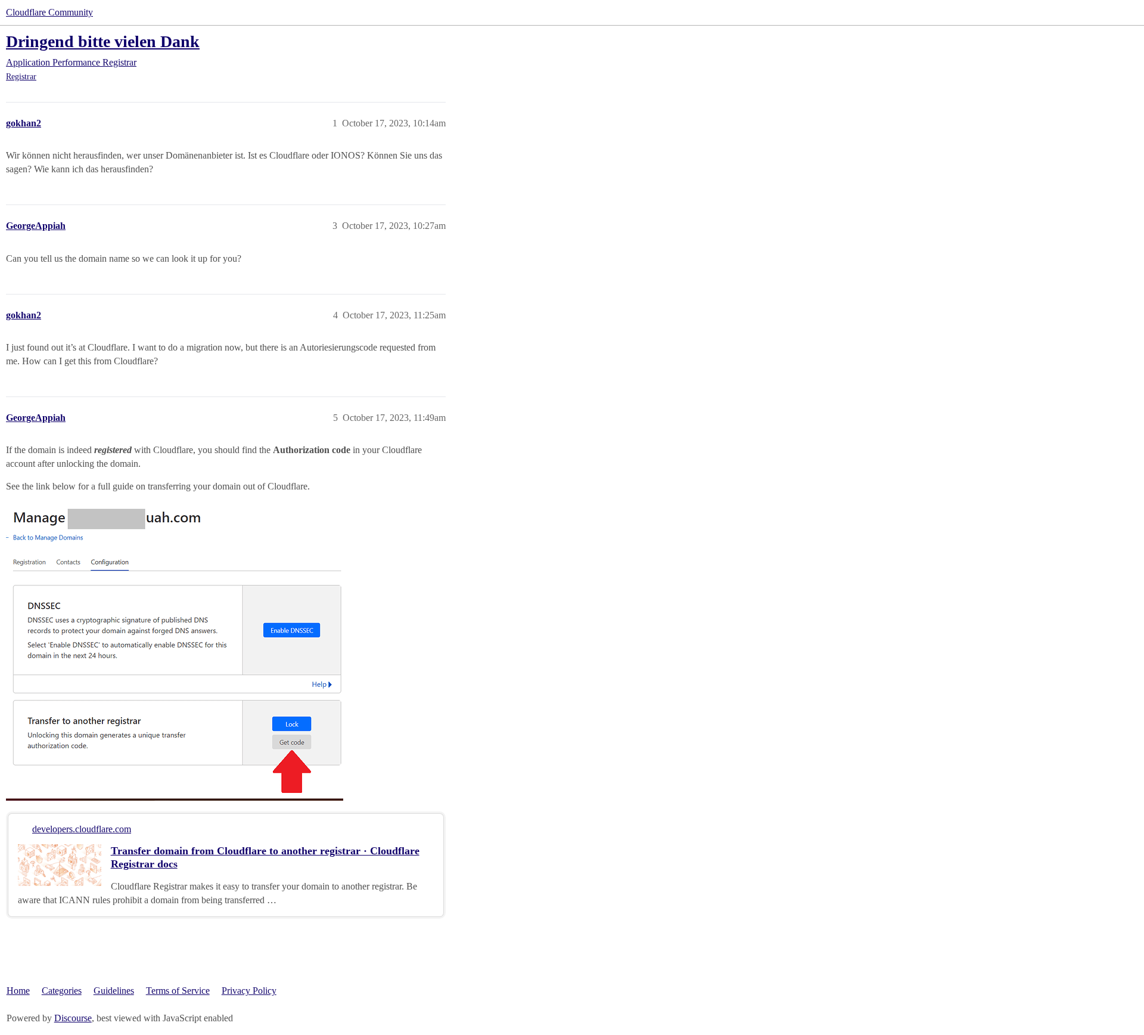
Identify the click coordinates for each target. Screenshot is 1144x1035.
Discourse (73, 1018)
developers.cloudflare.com (81, 829)
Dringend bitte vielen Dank (103, 41)
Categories (62, 991)
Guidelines (114, 991)
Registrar (21, 76)
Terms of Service (178, 991)
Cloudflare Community (49, 12)
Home (18, 991)
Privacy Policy (249, 991)
